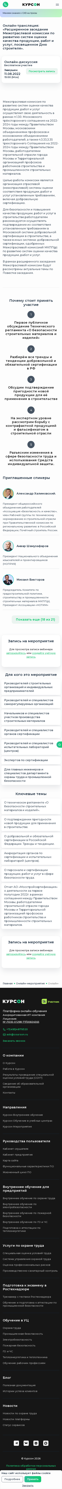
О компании (13, 1055)
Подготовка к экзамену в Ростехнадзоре (24, 1287)
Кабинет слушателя (15, 1148)
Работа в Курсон (14, 1068)
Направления (15, 1107)
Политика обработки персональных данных (31, 1467)
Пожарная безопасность (19, 1345)
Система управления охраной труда (27, 1259)
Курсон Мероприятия (17, 1126)
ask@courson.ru (17, 1034)
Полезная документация (19, 1385)
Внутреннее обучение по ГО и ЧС (25, 1222)
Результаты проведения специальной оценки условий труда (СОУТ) (28, 1076)
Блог (7, 1378)
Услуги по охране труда (23, 1246)
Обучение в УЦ (16, 1320)
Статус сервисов (14, 1425)
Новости (10, 1406)
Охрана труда (12, 1328)
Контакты (9, 1092)
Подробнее (12, 1479)
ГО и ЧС (8, 1351)
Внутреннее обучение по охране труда (29, 1198)
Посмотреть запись (42, 71)
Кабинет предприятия (18, 1154)
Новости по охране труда (20, 1413)
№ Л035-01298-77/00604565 (21, 1021)
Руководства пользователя (26, 1141)
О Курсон (9, 1063)
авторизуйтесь (16, 653)
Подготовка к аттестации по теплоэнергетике (21, 1229)
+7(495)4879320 (17, 1029)
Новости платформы (16, 1419)
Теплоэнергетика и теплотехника (25, 1357)
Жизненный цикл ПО (17, 1172)
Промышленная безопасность (23, 1333)
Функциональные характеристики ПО (28, 1166)
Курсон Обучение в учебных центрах (27, 1120)
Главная (8, 983)
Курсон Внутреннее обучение (23, 1114)
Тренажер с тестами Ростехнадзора (27, 1296)
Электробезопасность (17, 1339)
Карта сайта (10, 1160)
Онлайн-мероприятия (30, 983)
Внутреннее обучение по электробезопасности (20, 1206)
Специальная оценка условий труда (27, 1253)
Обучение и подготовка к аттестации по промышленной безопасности (30, 1304)
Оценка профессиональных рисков (26, 1264)
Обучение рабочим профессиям (24, 1363)
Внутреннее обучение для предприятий (26, 1189)
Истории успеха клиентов (20, 1391)
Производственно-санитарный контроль (30, 1270)
